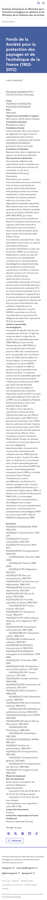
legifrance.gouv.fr (9, 873)
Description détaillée (16, 91)
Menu (43, 3)
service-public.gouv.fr (26, 868)
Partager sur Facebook (8, 833)
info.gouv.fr (7, 868)
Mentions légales (27, 881)
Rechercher (38, 3)
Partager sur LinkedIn (22, 833)
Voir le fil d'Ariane (8, 21)
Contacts (5, 889)
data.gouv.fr (27, 873)
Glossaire (15, 881)
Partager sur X (15, 833)
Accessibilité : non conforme (12, 885)
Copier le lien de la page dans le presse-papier (36, 833)
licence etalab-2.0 (12, 897)
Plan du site (6, 881)
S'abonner (16, 840)
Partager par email (29, 833)
